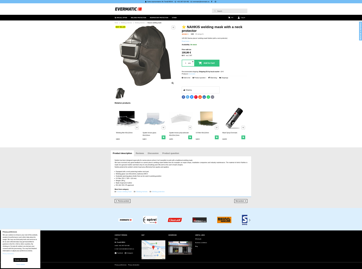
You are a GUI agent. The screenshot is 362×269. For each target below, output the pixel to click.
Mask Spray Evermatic (229, 133)
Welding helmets (142, 191)
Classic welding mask (124, 191)
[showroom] (180, 254)
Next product (240, 201)
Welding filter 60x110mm (124, 133)
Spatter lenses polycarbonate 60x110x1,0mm (179, 134)
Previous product (123, 201)
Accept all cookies (20, 260)
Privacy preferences (121, 265)
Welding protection (158, 191)
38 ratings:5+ (199, 34)
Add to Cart (209, 63)
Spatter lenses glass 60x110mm (149, 134)
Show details (20, 264)
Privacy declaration (133, 265)
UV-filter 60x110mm (202, 133)
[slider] (185, 34)
